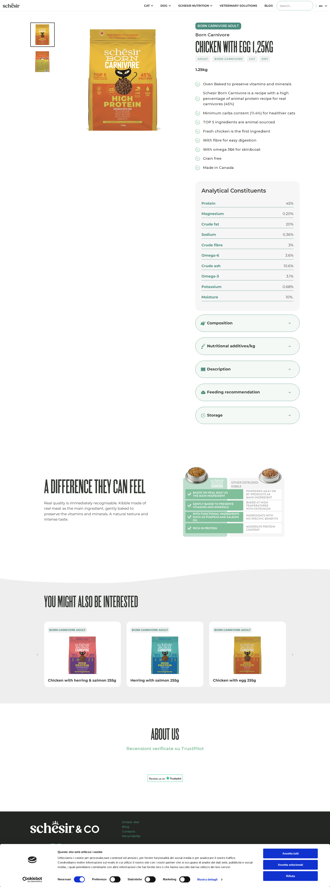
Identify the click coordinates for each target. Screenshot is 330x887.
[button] (37, 654)
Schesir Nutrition (193, 5)
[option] (123, 81)
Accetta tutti (290, 853)
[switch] (115, 879)
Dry (265, 59)
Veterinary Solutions (238, 5)
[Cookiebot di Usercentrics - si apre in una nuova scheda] (32, 879)
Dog (163, 5)
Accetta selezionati (290, 864)
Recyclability (131, 836)
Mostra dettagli (207, 879)
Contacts (128, 831)
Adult (203, 59)
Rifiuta (290, 876)
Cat (147, 5)
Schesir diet (130, 822)
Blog (268, 5)
